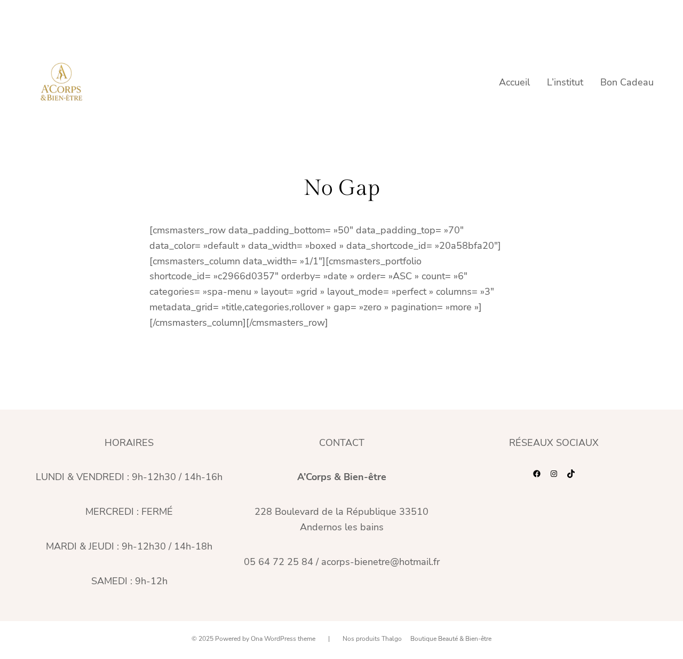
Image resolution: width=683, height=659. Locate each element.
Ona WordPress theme (283, 638)
